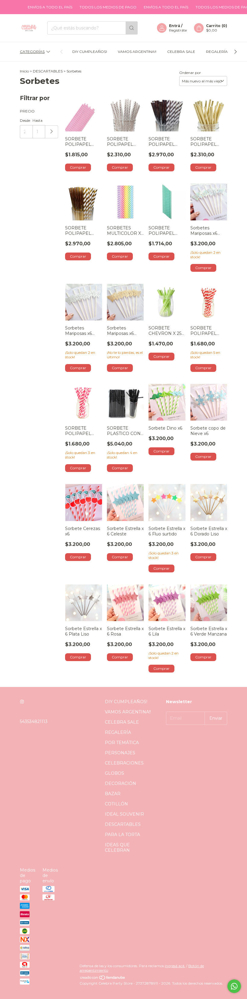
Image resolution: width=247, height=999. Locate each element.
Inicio (24, 71)
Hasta (37, 120)
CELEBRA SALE (181, 51)
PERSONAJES (120, 752)
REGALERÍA (217, 51)
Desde (25, 120)
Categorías (32, 51)
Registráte (178, 30)
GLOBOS (114, 773)
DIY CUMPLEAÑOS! (89, 51)
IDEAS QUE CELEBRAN (117, 847)
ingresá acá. (175, 966)
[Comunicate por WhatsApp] (234, 986)
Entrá (174, 25)
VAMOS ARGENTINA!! (137, 51)
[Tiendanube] (103, 978)
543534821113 (34, 721)
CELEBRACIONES (124, 763)
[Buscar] (132, 28)
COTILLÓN (116, 804)
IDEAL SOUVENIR (124, 814)
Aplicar (51, 131)
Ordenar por (190, 72)
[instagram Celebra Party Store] (22, 701)
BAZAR (112, 793)
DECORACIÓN (120, 783)
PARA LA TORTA (122, 834)
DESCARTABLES (48, 71)
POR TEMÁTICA (122, 742)
